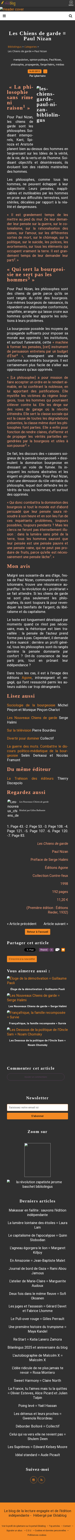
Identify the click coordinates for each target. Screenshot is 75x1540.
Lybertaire (20, 1526)
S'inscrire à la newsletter (22, 959)
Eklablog (59, 1515)
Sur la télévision (19, 730)
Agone (27, 678)
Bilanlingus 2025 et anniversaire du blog (38, 1347)
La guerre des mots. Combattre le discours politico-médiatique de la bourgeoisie (37, 751)
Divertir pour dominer (23, 738)
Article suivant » (56, 924)
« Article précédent (21, 924)
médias (60, 64)
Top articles (54, 1526)
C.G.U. (29, 1530)
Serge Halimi (47, 64)
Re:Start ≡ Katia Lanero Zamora (37, 1339)
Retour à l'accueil (37, 931)
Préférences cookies (37, 1535)
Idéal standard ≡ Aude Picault (37, 1455)
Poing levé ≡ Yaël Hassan (37, 1406)
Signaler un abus (14, 1530)
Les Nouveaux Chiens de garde (32, 718)
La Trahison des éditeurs (30, 778)
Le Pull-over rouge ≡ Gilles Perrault (37, 1319)
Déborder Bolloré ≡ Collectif (37, 1426)
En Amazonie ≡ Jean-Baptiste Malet (37, 1260)
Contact (67, 1526)
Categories (30, 46)
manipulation (20, 59)
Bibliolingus (15, 46)
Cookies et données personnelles (50, 1530)
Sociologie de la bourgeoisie (31, 705)
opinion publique (39, 59)
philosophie (17, 64)
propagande (32, 64)
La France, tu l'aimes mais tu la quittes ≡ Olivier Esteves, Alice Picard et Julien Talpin (37, 1393)
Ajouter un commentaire (35, 1077)
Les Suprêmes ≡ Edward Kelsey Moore (37, 1447)
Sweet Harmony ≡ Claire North (37, 1380)
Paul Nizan (55, 59)
